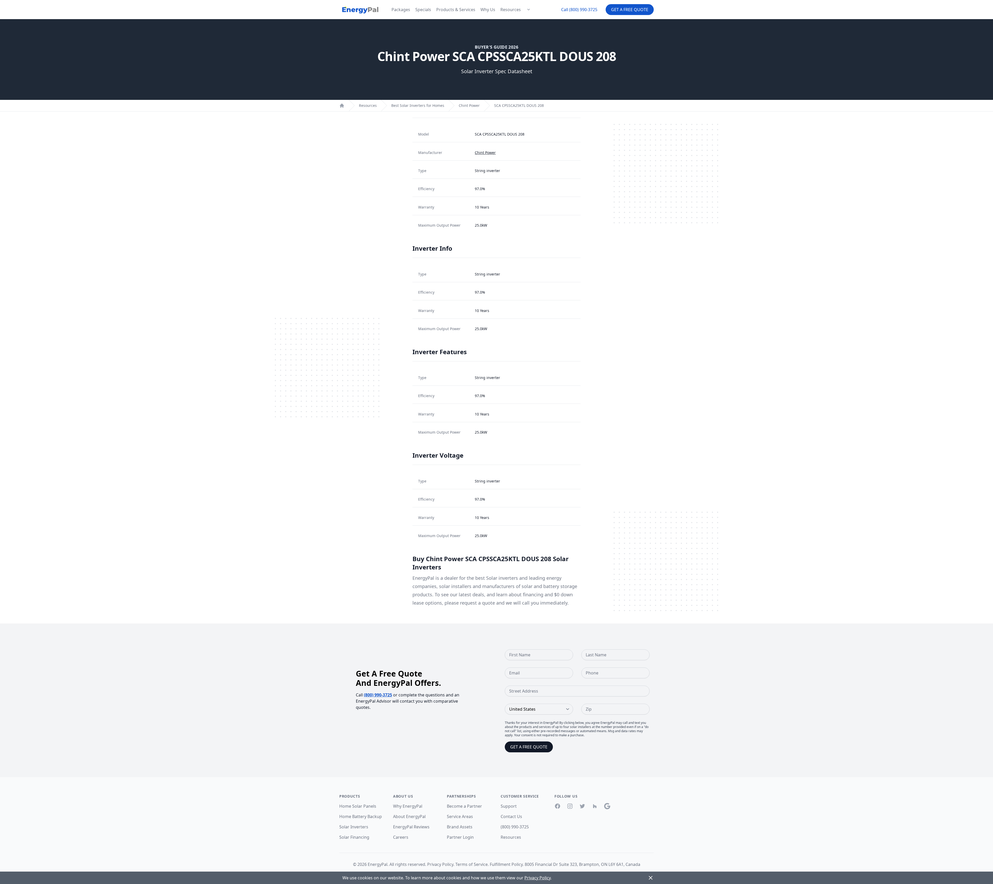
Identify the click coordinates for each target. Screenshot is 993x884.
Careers (400, 837)
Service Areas (460, 816)
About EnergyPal (409, 816)
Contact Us (511, 816)
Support (509, 806)
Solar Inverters (353, 827)
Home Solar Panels (357, 806)
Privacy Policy (440, 864)
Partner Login (460, 837)
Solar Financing (354, 837)
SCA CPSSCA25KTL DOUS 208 (519, 105)
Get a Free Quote (629, 9)
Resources (510, 9)
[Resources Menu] (528, 9)
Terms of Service (471, 864)
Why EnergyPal (407, 806)
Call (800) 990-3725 (579, 9)
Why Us (487, 9)
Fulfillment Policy (506, 864)
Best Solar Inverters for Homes (417, 105)
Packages (401, 9)
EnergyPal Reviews (411, 827)
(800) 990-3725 (378, 695)
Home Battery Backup (360, 816)
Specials (423, 9)
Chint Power (469, 105)
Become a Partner (464, 806)
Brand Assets (459, 827)
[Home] (341, 105)
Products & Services (455, 9)
